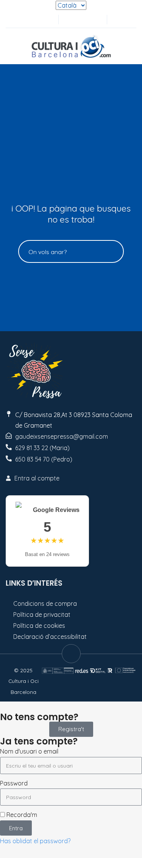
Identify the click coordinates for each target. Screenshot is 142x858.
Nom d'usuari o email (29, 751)
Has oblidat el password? (35, 841)
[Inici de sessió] (81, 19)
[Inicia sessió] (69, 19)
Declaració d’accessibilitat (50, 636)
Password (14, 783)
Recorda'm (21, 814)
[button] (116, 19)
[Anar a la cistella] (94, 19)
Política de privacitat (41, 614)
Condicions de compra (45, 603)
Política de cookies (39, 625)
